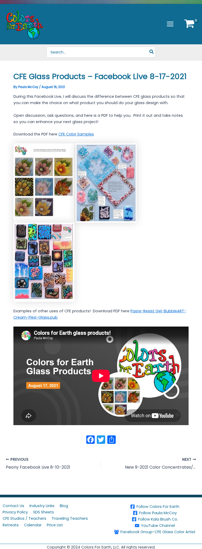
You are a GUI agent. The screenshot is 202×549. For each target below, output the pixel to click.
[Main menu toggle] (170, 24)
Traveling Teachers (70, 518)
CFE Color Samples (76, 134)
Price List (55, 525)
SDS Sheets (43, 512)
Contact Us (13, 505)
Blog (64, 505)
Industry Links (41, 505)
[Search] (151, 52)
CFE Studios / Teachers (24, 518)
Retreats (11, 525)
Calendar (33, 525)
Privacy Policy (15, 512)
